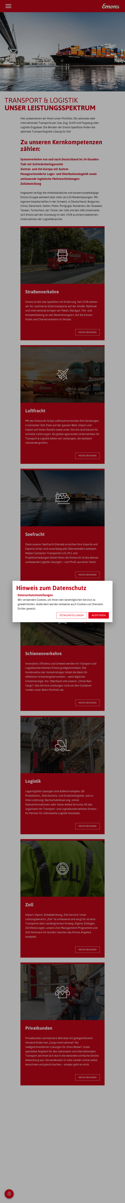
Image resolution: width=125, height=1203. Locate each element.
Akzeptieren (99, 615)
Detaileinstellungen (72, 615)
